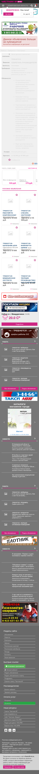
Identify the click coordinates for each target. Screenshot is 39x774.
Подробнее (19, 324)
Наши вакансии (9, 657)
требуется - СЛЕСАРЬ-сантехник (26, 213)
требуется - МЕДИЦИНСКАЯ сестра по (9, 278)
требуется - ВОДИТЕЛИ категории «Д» (20, 358)
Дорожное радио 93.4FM (12, 720)
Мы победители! (20, 296)
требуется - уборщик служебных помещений (21, 379)
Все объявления (10, 388)
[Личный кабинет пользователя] (35, 6)
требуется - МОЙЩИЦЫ (20, 348)
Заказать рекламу (10, 692)
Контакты (7, 654)
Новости (7, 637)
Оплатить (7, 703)
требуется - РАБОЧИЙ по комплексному (9, 213)
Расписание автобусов (12, 649)
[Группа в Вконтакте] (14, 730)
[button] (4, 422)
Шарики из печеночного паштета (23, 181)
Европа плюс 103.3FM (12, 726)
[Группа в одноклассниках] (6, 730)
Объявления (8, 634)
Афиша (6, 643)
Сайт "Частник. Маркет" (12, 717)
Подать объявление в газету (14, 675)
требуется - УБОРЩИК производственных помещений (28, 279)
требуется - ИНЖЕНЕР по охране (26, 245)
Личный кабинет (11, 670)
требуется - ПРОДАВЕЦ (20, 502)
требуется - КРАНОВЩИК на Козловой (21, 369)
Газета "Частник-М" (11, 711)
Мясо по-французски (9, 180)
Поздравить (8, 678)
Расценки (7, 700)
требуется (16, 59)
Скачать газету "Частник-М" (13, 681)
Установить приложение (15, 666)
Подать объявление (29, 388)
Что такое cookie (19, 767)
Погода (6, 652)
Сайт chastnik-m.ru (10, 714)
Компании (7, 640)
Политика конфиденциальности (12, 740)
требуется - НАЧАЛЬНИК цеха (10, 244)
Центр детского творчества (20, 54)
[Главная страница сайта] (12, 1)
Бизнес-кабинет (9, 689)
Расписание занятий (11, 646)
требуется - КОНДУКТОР (20, 513)
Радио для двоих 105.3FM (13, 723)
